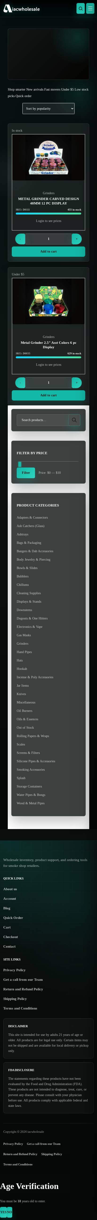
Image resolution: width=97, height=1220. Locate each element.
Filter (26, 473)
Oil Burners (24, 711)
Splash (21, 778)
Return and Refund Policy (23, 989)
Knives (21, 694)
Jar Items (23, 685)
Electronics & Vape (29, 627)
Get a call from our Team (23, 979)
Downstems (24, 610)
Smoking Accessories (31, 769)
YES (3, 1212)
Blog (6, 908)
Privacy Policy (14, 970)
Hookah (22, 669)
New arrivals (34, 89)
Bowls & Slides (27, 568)
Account (9, 898)
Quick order (24, 96)
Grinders (48, 193)
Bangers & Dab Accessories (35, 551)
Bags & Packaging (29, 543)
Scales (21, 744)
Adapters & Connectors (32, 517)
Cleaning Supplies (29, 593)
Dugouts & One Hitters (32, 618)
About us (10, 889)
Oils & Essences (27, 719)
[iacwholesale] (47, 8)
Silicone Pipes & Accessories (36, 761)
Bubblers (22, 576)
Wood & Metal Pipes (30, 803)
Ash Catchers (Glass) (30, 526)
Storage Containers (29, 786)
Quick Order (13, 918)
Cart (7, 927)
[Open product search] (81, 8)
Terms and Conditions (20, 1008)
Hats (20, 660)
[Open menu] (90, 8)
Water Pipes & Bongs (31, 795)
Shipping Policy (15, 999)
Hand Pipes (24, 652)
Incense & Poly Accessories (35, 677)
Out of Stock (25, 727)
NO (9, 1212)
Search (74, 420)
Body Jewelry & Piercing (33, 559)
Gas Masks (24, 635)
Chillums (23, 585)
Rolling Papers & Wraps (33, 736)
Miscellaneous (26, 702)
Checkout (10, 937)
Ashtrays (22, 534)
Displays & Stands (29, 601)
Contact (9, 946)
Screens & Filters (28, 753)
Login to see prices (48, 221)
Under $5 (67, 89)
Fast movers (52, 89)
